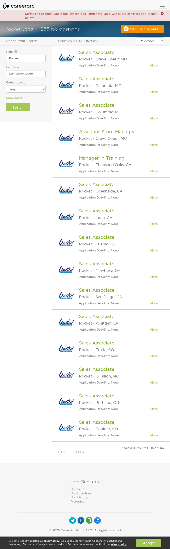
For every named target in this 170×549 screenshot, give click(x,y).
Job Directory (81, 493)
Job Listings (80, 497)
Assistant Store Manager (107, 131)
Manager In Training (102, 158)
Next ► (79, 452)
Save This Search (144, 29)
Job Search (79, 489)
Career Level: (15, 82)
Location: (13, 67)
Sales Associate (96, 52)
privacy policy (51, 541)
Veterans (77, 501)
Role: (10, 51)
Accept (149, 543)
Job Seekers (85, 481)
